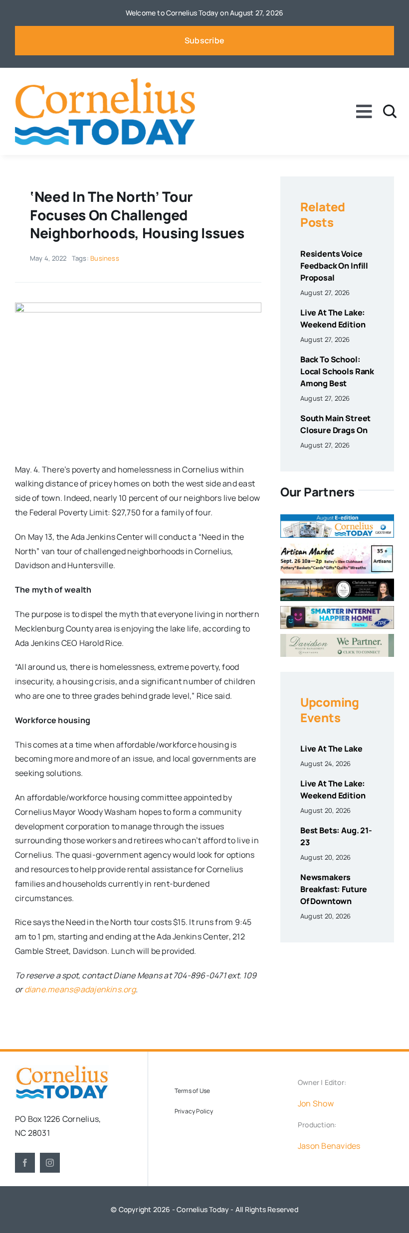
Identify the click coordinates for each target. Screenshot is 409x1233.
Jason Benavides (329, 1145)
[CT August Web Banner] (337, 518)
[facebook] (25, 1163)
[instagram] (50, 1163)
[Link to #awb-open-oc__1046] (390, 111)
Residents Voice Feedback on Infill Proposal (334, 265)
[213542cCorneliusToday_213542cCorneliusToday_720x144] (337, 610)
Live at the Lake (331, 748)
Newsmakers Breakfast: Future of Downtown (333, 889)
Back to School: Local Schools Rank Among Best (337, 371)
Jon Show (316, 1103)
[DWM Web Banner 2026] (337, 637)
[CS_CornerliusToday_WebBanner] (337, 582)
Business (104, 258)
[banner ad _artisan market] (337, 546)
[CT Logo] (105, 81)
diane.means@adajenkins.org (80, 989)
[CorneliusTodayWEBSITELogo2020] (62, 1069)
